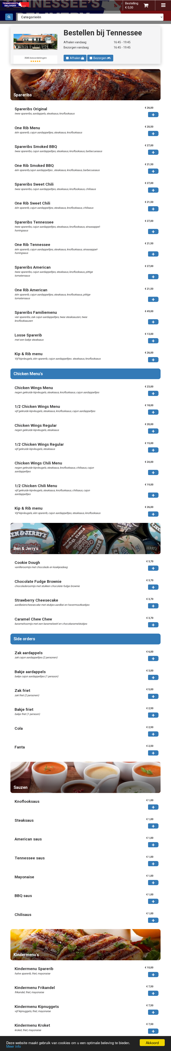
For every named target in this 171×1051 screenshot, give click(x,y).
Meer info (13, 1046)
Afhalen (75, 58)
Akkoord (152, 1042)
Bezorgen (99, 58)
